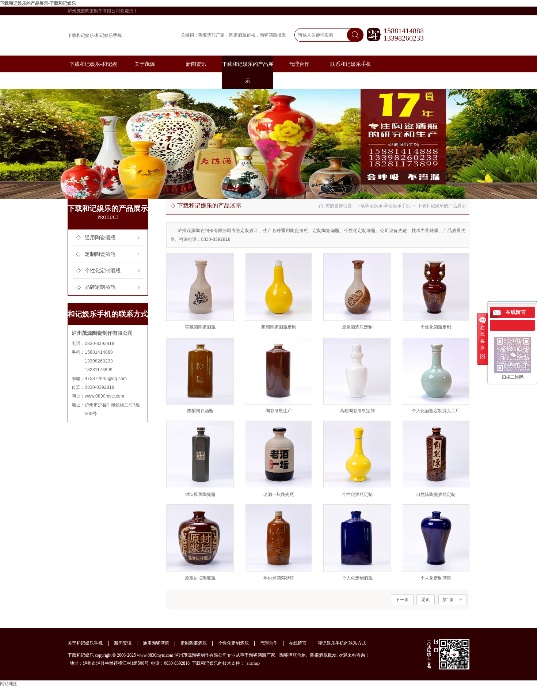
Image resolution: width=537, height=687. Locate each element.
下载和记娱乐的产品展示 (442, 205)
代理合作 (299, 64)
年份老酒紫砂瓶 (278, 578)
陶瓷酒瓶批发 (273, 35)
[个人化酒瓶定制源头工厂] (435, 371)
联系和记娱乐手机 (350, 64)
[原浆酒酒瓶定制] (357, 287)
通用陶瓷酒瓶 (100, 237)
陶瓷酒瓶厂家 (211, 35)
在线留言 (297, 643)
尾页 (425, 599)
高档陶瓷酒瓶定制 (278, 327)
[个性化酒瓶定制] (435, 287)
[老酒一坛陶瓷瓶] (278, 454)
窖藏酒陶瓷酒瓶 (200, 327)
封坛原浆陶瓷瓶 (200, 494)
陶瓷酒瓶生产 (279, 410)
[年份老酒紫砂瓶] (278, 538)
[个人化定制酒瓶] (357, 538)
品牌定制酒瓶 (100, 287)
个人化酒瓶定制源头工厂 (436, 410)
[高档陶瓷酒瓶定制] (278, 287)
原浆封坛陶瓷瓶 (200, 578)
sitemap (253, 663)
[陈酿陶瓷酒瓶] (200, 371)
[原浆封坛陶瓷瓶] (200, 538)
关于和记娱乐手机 (85, 643)
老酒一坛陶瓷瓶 (278, 494)
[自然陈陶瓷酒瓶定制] (435, 454)
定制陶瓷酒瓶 (100, 254)
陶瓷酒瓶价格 (242, 35)
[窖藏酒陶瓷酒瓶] (200, 287)
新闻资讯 (196, 64)
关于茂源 (144, 64)
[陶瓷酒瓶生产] (278, 371)
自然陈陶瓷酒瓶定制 (436, 494)
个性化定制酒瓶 (103, 270)
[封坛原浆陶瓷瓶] (200, 454)
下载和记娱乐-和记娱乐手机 (95, 35)
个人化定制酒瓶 (357, 578)
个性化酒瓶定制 (435, 327)
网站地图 (9, 683)
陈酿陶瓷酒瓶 (200, 410)
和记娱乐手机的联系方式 (342, 643)
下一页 (402, 599)
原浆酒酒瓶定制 (357, 327)
